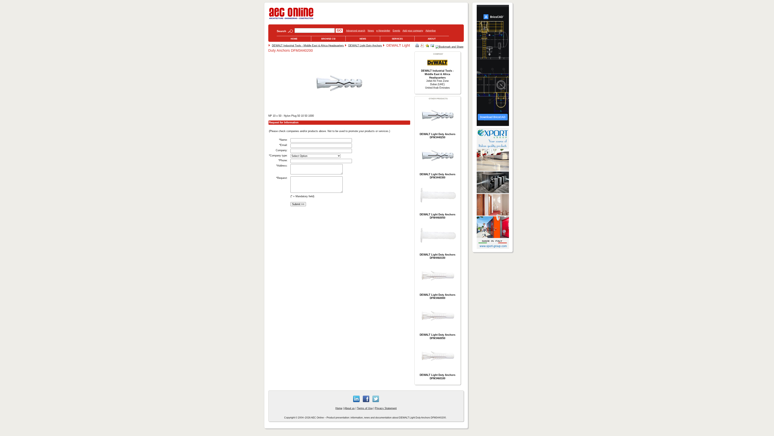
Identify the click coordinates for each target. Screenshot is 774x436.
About (432, 39)
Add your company (413, 30)
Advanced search (355, 30)
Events (396, 30)
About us (349, 408)
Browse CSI (328, 39)
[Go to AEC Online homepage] (291, 19)
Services (397, 39)
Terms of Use (365, 408)
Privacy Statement (386, 408)
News (371, 30)
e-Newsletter (383, 30)
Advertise (430, 30)
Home (294, 39)
